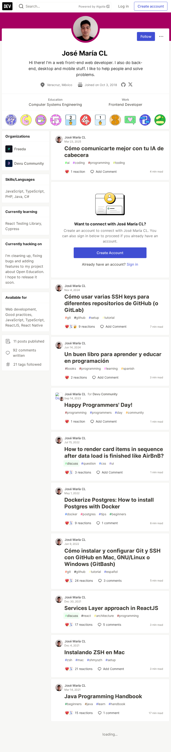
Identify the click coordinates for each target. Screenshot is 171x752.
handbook (117, 704)
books (70, 368)
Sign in (132, 264)
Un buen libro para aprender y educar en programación (112, 357)
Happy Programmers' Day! (98, 405)
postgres (88, 514)
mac (79, 660)
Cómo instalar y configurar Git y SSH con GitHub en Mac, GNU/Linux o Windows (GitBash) (112, 557)
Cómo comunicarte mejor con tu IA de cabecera (114, 151)
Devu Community (105, 394)
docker (71, 514)
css (102, 463)
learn (100, 704)
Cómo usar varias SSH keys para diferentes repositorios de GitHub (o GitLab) (111, 303)
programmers (101, 412)
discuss (71, 463)
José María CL (75, 137)
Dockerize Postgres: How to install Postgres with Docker (109, 503)
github (80, 317)
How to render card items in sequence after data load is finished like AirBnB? (114, 452)
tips (102, 514)
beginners (118, 514)
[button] (11, 120)
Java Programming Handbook (103, 696)
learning (111, 368)
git (68, 317)
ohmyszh (94, 660)
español (111, 572)
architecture (104, 616)
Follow (145, 36)
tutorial (108, 317)
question (88, 463)
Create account (151, 6)
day (118, 412)
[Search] (21, 6)
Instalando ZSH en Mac (94, 652)
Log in (123, 6)
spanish (127, 368)
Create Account (110, 253)
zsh (68, 660)
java (89, 704)
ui (111, 463)
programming (99, 162)
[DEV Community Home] (7, 6)
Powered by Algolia (92, 6)
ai (67, 162)
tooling (119, 162)
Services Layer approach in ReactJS (111, 608)
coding (79, 162)
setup (94, 317)
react (86, 616)
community (135, 412)
